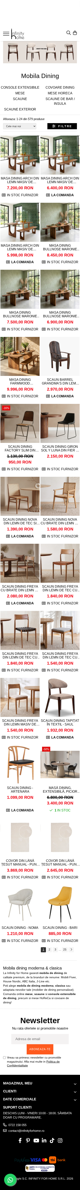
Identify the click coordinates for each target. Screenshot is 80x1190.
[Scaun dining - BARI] (60, 904)
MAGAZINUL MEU (17, 1083)
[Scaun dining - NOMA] (20, 904)
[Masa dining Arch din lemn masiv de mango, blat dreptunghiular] (20, 155)
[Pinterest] (28, 1140)
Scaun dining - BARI (60, 927)
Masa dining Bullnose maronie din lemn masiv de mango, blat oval (60, 247)
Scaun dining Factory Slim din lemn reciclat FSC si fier (20, 448)
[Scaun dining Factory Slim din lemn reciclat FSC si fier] (20, 423)
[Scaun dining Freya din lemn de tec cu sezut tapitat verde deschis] (60, 630)
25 (64, 949)
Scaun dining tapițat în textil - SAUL (60, 722)
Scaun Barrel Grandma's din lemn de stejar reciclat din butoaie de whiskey (60, 381)
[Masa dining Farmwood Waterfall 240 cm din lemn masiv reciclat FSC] (20, 356)
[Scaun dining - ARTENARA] (20, 764)
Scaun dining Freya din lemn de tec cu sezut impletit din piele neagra (20, 655)
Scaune (20, 99)
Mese (20, 93)
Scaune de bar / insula (60, 101)
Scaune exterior (20, 109)
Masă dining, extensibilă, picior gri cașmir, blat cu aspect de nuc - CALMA (60, 789)
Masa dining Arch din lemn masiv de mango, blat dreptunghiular (20, 180)
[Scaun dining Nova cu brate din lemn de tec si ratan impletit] (60, 496)
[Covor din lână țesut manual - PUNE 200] (20, 837)
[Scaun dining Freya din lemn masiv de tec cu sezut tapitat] (20, 697)
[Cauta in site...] (68, 33)
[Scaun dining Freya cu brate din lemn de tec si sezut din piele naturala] (20, 563)
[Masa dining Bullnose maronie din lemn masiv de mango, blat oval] (60, 222)
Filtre (63, 126)
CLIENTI (9, 1091)
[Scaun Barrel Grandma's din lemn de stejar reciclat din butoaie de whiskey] (60, 356)
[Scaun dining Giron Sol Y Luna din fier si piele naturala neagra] (60, 423)
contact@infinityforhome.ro (26, 1130)
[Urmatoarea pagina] (71, 949)
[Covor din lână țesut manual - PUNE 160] (60, 837)
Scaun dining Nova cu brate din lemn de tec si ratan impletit (60, 521)
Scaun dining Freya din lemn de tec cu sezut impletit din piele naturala (60, 588)
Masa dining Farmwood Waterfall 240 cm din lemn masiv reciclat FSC (20, 381)
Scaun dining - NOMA (20, 927)
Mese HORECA (60, 93)
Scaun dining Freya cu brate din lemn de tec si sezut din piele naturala (20, 588)
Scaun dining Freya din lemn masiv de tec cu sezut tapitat (20, 722)
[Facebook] (20, 1140)
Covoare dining (60, 87)
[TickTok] (52, 1140)
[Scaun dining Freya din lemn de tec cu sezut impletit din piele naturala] (60, 563)
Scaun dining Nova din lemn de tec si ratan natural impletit (20, 521)
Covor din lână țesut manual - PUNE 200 (20, 862)
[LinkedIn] (44, 1140)
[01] (40, 52)
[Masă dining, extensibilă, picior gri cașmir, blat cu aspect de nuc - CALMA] (60, 764)
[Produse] (6, 35)
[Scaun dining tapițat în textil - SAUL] (60, 697)
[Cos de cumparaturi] (75, 33)
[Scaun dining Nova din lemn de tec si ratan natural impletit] (20, 496)
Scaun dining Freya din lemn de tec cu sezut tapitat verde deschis (60, 655)
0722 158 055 (17, 1125)
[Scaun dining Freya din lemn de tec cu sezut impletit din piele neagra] (20, 630)
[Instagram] (60, 1140)
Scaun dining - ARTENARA (20, 789)
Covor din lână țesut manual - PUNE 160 (60, 862)
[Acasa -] (27, 34)
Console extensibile (20, 87)
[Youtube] (36, 1140)
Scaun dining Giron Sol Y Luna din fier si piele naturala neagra (60, 448)
